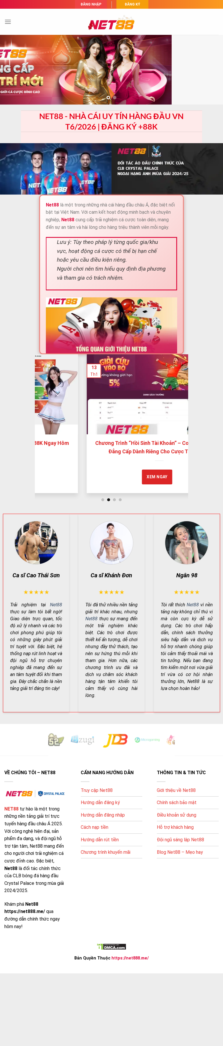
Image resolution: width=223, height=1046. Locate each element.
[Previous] (45, 420)
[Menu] (7, 22)
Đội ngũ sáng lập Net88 (180, 839)
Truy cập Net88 (97, 790)
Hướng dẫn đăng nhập (103, 815)
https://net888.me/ (130, 958)
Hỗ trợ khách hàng (175, 827)
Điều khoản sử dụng (176, 815)
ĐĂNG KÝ (132, 4)
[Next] (178, 420)
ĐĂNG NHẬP (90, 4)
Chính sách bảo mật (177, 802)
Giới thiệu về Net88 (176, 790)
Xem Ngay (53, 477)
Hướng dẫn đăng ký (100, 802)
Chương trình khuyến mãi (105, 852)
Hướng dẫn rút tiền (100, 839)
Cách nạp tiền (94, 827)
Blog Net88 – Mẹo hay (180, 852)
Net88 (56, 605)
